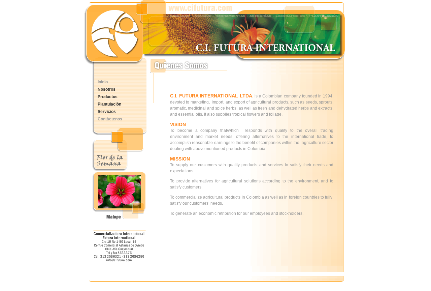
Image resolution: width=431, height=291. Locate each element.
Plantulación (109, 104)
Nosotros (106, 89)
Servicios (107, 111)
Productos (108, 96)
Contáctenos (110, 119)
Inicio (103, 82)
